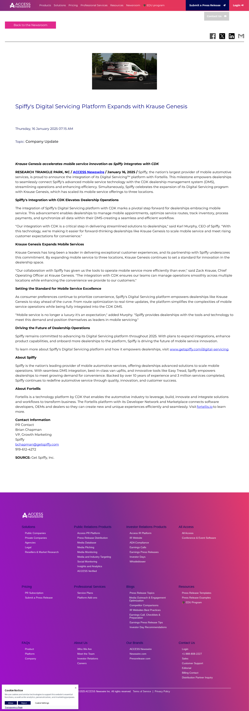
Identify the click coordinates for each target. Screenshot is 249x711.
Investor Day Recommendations (148, 627)
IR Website (136, 537)
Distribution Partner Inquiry (197, 677)
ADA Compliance (139, 542)
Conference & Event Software (199, 537)
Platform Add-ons (87, 597)
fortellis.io (205, 407)
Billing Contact (190, 672)
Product (29, 649)
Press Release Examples (196, 597)
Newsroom (133, 5)
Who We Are (84, 649)
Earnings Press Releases (144, 552)
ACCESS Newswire (88, 172)
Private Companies (36, 537)
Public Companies (35, 533)
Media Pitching (85, 547)
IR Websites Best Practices (145, 610)
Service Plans (85, 592)
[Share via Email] (241, 36)
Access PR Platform (88, 533)
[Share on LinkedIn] (232, 36)
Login (236, 5)
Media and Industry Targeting (94, 556)
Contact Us (214, 16)
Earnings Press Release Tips (146, 622)
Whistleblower (138, 561)
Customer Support (192, 663)
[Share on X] (222, 36)
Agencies (30, 542)
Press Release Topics (142, 592)
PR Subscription (34, 592)
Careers (82, 663)
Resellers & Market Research (42, 552)
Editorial (186, 668)
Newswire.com (138, 653)
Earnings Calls (138, 547)
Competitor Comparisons (144, 605)
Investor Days (137, 556)
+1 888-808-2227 (192, 653)
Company (30, 658)
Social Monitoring (87, 561)
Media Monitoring (87, 552)
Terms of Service (142, 691)
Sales (185, 658)
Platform (30, 653)
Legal (28, 547)
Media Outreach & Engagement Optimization (147, 599)
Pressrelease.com (140, 658)
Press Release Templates (196, 592)
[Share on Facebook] (213, 36)
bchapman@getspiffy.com (37, 444)
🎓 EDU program (154, 5)
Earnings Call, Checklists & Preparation (144, 616)
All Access (187, 533)
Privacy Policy (162, 691)
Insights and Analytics (89, 566)
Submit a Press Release (205, 5)
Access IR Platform (140, 533)
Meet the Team (86, 653)
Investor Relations (87, 658)
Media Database (86, 542)
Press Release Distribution (92, 537)
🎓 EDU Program (192, 602)
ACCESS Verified (87, 571)
